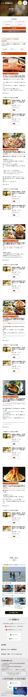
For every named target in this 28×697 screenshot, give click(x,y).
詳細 (14, 110)
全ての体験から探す (13, 612)
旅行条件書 (20, 626)
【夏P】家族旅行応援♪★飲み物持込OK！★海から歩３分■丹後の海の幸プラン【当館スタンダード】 (14, 244)
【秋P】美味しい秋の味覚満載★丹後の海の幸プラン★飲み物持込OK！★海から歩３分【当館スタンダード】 (14, 319)
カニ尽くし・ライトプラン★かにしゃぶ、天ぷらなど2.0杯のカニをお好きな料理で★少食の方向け (14, 76)
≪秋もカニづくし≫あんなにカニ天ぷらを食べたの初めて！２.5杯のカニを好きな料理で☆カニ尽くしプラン (14, 486)
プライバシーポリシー (20, 623)
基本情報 (5, 49)
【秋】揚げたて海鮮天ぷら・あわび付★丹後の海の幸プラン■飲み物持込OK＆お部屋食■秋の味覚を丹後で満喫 (14, 400)
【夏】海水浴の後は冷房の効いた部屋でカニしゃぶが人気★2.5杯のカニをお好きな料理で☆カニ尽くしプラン (14, 153)
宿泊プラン (13, 49)
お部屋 (21, 49)
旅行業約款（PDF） (11, 626)
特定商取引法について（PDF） (14, 630)
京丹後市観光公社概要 (8, 623)
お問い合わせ (15, 634)
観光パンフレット (15, 638)
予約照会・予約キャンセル (14, 31)
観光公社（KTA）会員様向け (9, 649)
